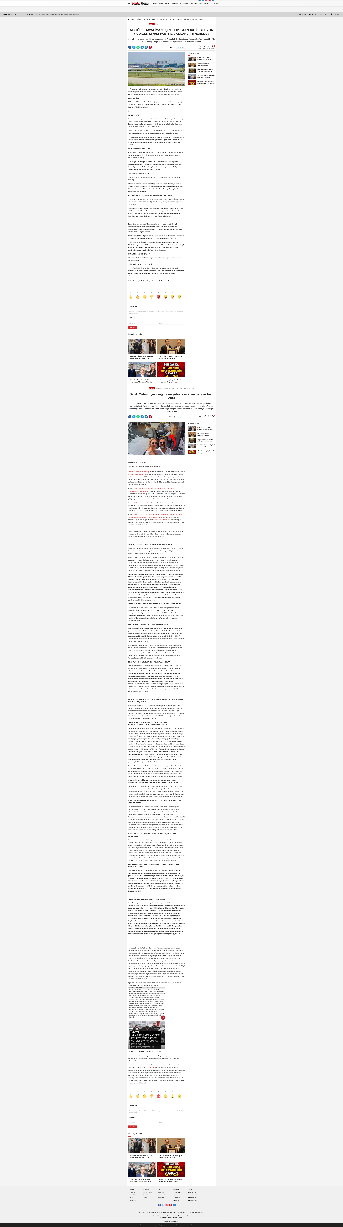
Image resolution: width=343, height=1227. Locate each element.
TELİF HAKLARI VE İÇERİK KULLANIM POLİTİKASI (161, 1212)
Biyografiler (161, 1197)
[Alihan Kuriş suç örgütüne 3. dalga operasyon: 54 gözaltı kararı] (171, 369)
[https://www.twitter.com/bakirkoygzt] (163, 1205)
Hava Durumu (192, 1192)
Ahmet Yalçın (174, 514)
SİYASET (132, 1197)
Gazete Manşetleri (193, 1195)
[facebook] (129, 47)
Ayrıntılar (201, 1225)
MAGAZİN (194, 3)
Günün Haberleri (177, 1192)
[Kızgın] (158, 293)
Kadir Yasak (137, 488)
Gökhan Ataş (137, 514)
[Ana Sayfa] (129, 19)
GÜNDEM (154, 3)
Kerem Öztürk (151, 503)
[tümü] (211, 3)
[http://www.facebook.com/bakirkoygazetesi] (159, 1205)
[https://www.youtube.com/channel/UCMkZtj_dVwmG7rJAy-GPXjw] (170, 1205)
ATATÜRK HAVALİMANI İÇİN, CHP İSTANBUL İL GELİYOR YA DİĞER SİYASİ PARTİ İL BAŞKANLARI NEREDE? (174, 19)
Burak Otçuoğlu (133, 491)
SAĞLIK (206, 3)
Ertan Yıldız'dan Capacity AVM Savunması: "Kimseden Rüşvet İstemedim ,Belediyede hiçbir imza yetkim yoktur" (141, 381)
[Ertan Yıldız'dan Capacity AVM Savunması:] (142, 369)
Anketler (190, 1189)
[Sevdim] (144, 293)
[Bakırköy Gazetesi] (140, 3)
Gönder (132, 327)
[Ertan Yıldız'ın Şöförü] (171, 346)
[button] (18, 14)
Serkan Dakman (156, 488)
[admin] (174, 1205)
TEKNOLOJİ (175, 3)
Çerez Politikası (182, 1212)
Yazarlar (324, 14)
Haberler (133, 19)
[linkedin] (146, 47)
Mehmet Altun (165, 514)
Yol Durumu (190, 1212)
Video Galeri (302, 14)
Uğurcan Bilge (144, 491)
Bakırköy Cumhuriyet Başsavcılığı (138, 472)
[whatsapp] (138, 47)
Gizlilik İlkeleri (199, 1212)
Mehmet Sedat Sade (139, 517)
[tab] (133, 306)
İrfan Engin (156, 514)
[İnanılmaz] (172, 293)
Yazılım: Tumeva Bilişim (171, 1221)
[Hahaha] (165, 293)
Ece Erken (140, 1056)
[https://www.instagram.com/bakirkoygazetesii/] (167, 1205)
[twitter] (134, 47)
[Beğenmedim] (151, 293)
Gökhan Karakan (139, 503)
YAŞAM (167, 3)
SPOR (200, 3)
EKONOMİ (146, 1189)
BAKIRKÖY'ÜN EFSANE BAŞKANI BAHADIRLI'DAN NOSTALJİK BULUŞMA (141, 357)
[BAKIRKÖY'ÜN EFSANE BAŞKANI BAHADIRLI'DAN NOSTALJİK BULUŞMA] (142, 346)
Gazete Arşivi (176, 1197)
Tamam (207, 1225)
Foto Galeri (313, 14)
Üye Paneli (335, 14)
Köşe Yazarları (162, 1195)
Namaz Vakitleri (192, 1200)
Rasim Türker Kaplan (155, 517)
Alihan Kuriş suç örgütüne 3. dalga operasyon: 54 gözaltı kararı (170, 381)
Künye (144, 1212)
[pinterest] (150, 47)
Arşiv (174, 1195)
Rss (140, 1212)
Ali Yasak (131, 474)
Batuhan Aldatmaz (162, 520)
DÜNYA (132, 1189)
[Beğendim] (130, 293)
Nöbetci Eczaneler (193, 1197)
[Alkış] (137, 293)
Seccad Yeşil (146, 488)
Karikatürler (176, 1200)
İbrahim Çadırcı (147, 514)
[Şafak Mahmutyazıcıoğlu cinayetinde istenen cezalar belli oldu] (156, 438)
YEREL (161, 3)
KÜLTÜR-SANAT (184, 3)
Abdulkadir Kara (141, 474)
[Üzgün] (179, 293)
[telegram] (142, 47)
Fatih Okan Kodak (168, 488)
